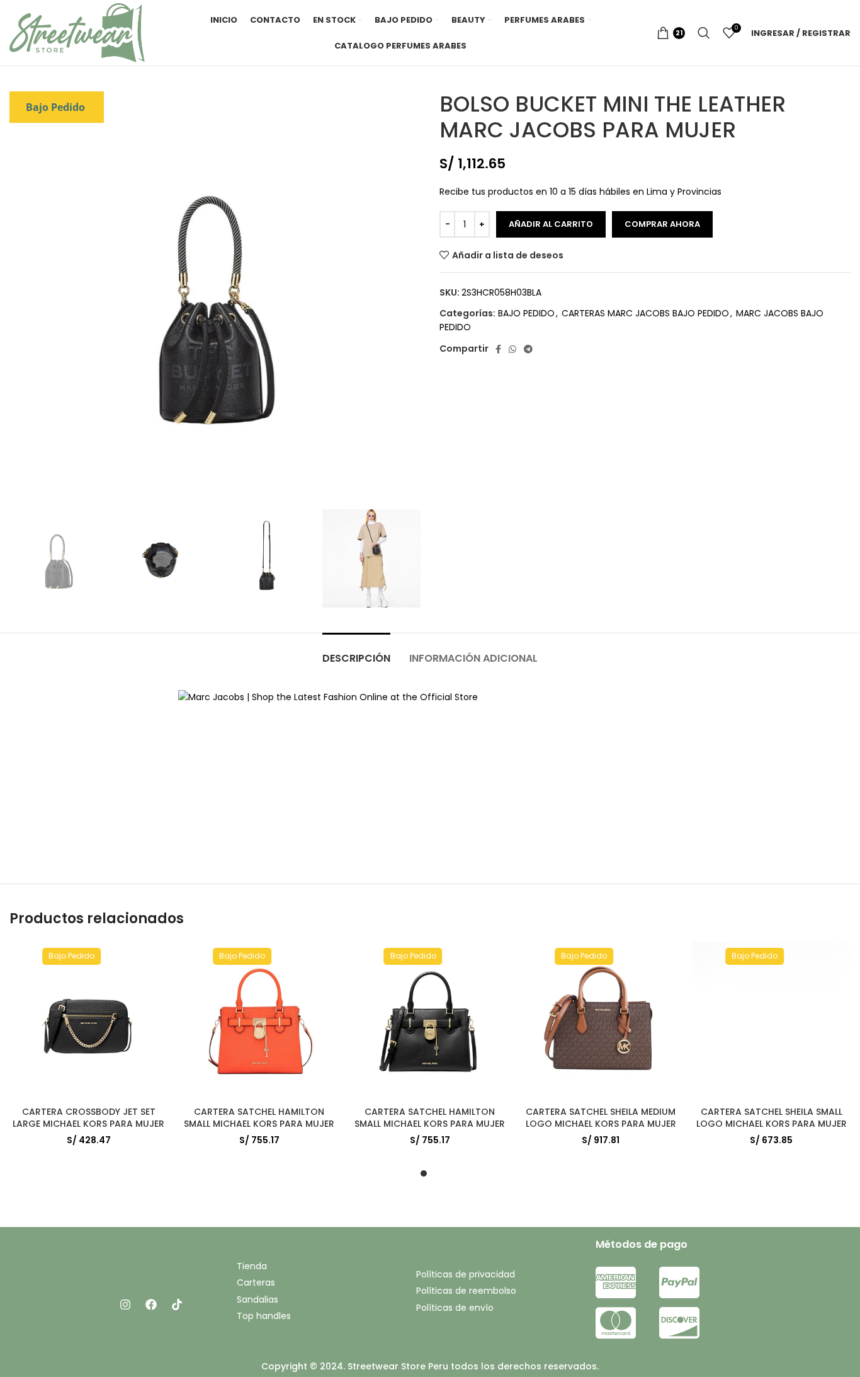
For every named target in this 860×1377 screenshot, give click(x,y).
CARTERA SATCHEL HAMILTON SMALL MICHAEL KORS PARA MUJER (259, 1118)
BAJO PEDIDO (526, 313)
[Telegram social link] (528, 349)
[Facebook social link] (498, 349)
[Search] (703, 32)
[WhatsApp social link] (512, 349)
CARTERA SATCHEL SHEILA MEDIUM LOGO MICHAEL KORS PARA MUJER (601, 1118)
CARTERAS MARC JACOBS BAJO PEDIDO (645, 313)
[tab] (356, 652)
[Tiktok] (177, 1304)
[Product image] (88, 1021)
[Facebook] (151, 1304)
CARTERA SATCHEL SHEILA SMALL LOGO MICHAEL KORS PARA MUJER (771, 1118)
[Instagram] (125, 1304)
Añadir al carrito (551, 224)
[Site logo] (77, 32)
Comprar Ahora (662, 224)
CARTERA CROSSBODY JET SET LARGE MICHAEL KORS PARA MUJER (88, 1118)
